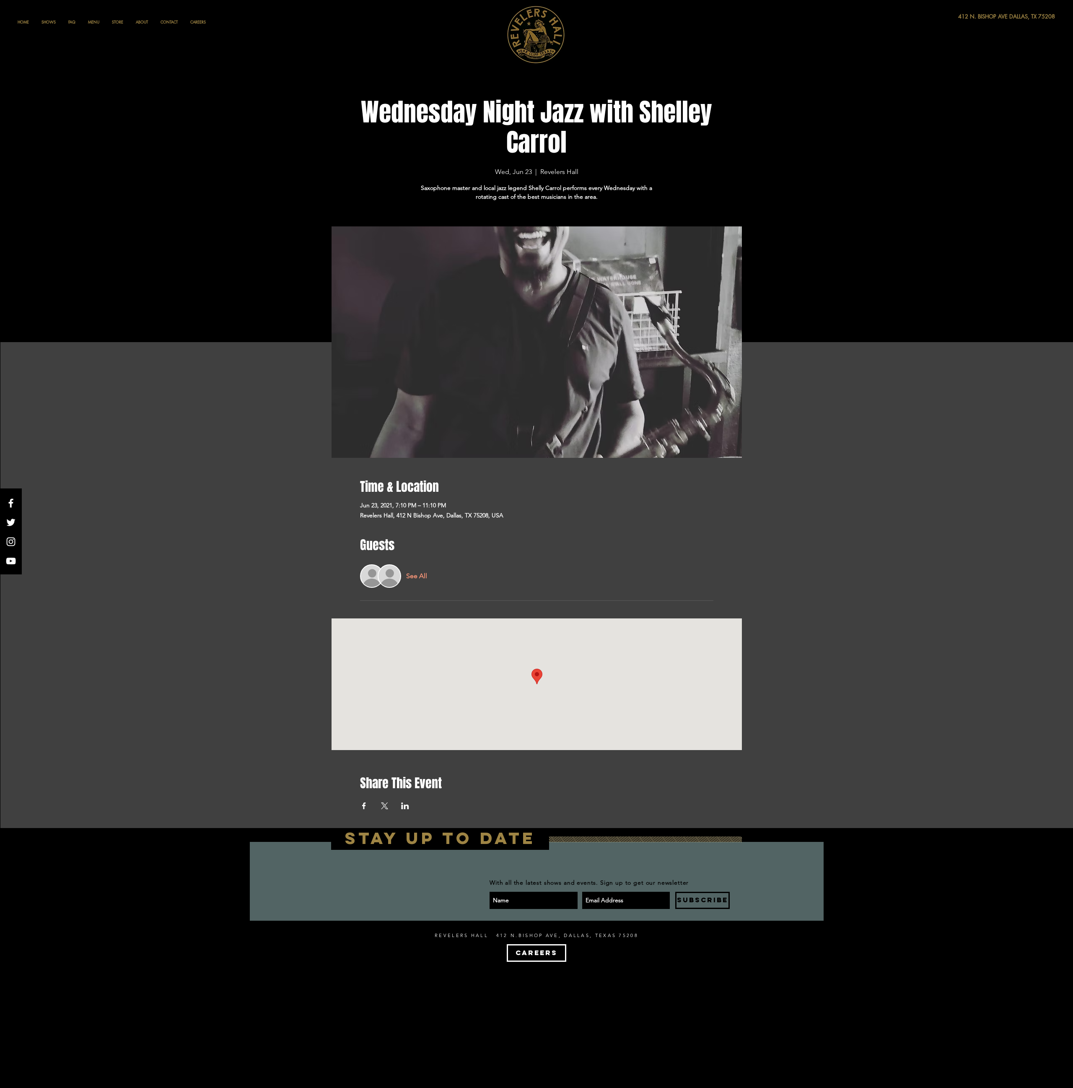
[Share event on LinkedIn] (405, 805)
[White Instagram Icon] (11, 542)
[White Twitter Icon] (11, 522)
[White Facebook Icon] (11, 503)
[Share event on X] (385, 805)
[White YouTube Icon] (11, 561)
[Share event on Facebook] (364, 805)
